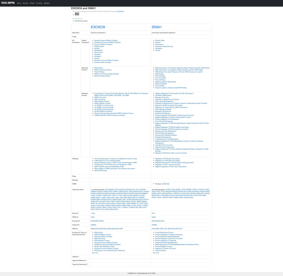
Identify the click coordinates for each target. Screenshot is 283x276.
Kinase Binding (160, 80)
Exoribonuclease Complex (102, 62)
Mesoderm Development (163, 111)
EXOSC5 (113, 193)
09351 (93, 217)
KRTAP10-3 (177, 193)
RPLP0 (109, 203)
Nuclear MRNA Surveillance (103, 111)
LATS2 (184, 193)
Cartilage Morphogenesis (163, 137)
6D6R (100, 229)
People (32, 3)
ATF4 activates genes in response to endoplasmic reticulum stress (115, 158)
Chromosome (98, 52)
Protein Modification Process (164, 232)
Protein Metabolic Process (163, 246)
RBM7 (93, 203)
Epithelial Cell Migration (162, 113)
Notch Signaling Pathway (163, 109)
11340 (93, 213)
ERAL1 (141, 191)
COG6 (183, 189)
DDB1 (154, 191)
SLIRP (98, 205)
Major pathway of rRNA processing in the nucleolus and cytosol (114, 168)
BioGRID (77, 21)
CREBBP (189, 189)
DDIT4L (126, 191)
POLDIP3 (103, 201)
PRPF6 (118, 201)
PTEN (195, 195)
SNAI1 (157, 26)
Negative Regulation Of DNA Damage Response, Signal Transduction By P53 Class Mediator (182, 124)
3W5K (157, 229)
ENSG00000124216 (158, 221)
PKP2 (97, 201)
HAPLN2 (129, 195)
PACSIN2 (135, 199)
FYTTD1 (119, 195)
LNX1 (113, 197)
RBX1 (205, 195)
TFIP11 (119, 207)
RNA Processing (99, 99)
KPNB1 (154, 193)
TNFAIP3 (165, 197)
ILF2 (139, 195)
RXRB (129, 203)
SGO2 (146, 203)
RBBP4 (139, 201)
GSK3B (202, 191)
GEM (124, 195)
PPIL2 (191, 195)
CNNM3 (93, 191)
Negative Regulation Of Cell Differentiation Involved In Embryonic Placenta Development (179, 142)
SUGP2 (99, 207)
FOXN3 (105, 195)
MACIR (130, 197)
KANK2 (93, 197)
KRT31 (159, 193)
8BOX (169, 229)
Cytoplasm (97, 56)
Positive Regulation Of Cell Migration (167, 119)
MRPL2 (98, 199)
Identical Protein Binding (102, 76)
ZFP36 (116, 209)
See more (95, 253)
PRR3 (123, 201)
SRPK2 (145, 205)
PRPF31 (113, 201)
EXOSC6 (119, 193)
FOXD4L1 (99, 195)
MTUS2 (207, 193)
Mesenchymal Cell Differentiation (165, 131)
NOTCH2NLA (165, 195)
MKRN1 (142, 197)
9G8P (121, 229)
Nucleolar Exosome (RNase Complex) (106, 60)
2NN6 (92, 229)
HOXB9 (135, 195)
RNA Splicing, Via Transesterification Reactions (109, 250)
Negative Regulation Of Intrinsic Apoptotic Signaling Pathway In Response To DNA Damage (181, 150)
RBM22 (144, 201)
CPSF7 (110, 191)
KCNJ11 (98, 197)
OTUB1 (172, 195)
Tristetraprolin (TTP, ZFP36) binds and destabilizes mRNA (112, 164)
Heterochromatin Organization (164, 147)
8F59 (173, 229)
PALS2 (140, 199)
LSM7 (125, 197)
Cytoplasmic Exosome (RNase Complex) (107, 42)
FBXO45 (180, 191)
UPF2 (144, 207)
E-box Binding (159, 86)
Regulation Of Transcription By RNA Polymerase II (171, 107)
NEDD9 (114, 199)
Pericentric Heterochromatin (164, 46)
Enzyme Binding (160, 250)
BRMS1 (178, 189)
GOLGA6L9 (195, 191)
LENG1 (104, 197)
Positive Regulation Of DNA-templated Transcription (171, 129)
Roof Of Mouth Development (164, 133)
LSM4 (121, 197)
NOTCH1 (158, 195)
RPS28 (119, 203)
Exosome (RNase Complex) (103, 44)
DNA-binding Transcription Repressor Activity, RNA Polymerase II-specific (179, 72)
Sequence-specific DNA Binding (165, 82)
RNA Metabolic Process (102, 240)
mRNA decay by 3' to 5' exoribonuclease (107, 160)
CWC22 (121, 191)
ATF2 (117, 189)
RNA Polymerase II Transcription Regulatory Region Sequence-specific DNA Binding (182, 68)
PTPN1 (200, 195)
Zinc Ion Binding (160, 78)
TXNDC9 (132, 207)
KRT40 (164, 193)
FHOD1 (93, 195)
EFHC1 (158, 191)
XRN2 (111, 209)
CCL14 (137, 189)
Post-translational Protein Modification (167, 236)
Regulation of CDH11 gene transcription (168, 164)
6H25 (104, 229)
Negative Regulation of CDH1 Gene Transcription (170, 166)
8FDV (177, 229)
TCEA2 (109, 207)
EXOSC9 (132, 193)
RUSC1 (123, 203)
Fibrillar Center (99, 46)
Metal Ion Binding (160, 84)
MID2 (198, 193)
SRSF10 (93, 207)
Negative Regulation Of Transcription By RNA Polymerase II (174, 93)
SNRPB (113, 205)
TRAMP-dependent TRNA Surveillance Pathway (109, 115)
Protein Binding (99, 72)
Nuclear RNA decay (100, 170)
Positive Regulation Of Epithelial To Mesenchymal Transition (174, 115)
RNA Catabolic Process (102, 101)
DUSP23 (135, 191)
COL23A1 (99, 191)
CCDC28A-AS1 (130, 189)
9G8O (117, 229)
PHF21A (146, 199)
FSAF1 (114, 195)
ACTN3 (173, 189)
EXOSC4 (107, 193)
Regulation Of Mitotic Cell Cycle (165, 248)
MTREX (104, 199)
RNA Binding (98, 68)
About (19, 3)
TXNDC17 (125, 207)
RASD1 (128, 201)
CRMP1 (115, 191)
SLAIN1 (93, 205)
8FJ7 (181, 229)
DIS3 (130, 191)
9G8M (109, 229)
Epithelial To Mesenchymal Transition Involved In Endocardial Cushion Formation (181, 103)
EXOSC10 (94, 193)
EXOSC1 (147, 191)
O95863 (154, 225)
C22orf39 (122, 189)
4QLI (165, 229)
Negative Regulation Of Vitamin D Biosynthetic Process (173, 117)
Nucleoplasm (98, 50)
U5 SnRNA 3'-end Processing (103, 109)
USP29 (185, 197)
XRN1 (107, 209)
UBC (136, 207)
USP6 (97, 209)
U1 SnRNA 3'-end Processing (103, 105)
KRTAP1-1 (170, 193)
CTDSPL (207, 189)
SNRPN (124, 205)
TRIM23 (175, 197)
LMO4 (109, 197)
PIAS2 (93, 201)
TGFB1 (159, 197)
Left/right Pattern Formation (164, 145)
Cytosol (96, 58)
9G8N (113, 229)
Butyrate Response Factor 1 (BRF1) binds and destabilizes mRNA (115, 162)
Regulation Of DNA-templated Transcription (169, 105)
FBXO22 (174, 191)
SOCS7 (134, 205)
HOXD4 (207, 191)
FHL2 (185, 191)
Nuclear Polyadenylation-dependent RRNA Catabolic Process (114, 113)
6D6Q (96, 229)
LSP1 (188, 193)
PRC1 (108, 201)
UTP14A (102, 209)
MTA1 (203, 193)
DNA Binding (159, 74)
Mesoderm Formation (162, 97)
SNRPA (108, 205)
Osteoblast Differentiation (163, 95)
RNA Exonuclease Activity (102, 70)
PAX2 (182, 195)
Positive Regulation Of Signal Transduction (169, 234)
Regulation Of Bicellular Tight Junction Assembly (171, 153)
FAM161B (138, 193)
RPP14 (114, 203)
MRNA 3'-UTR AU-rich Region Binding (106, 74)
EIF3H (163, 191)
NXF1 (124, 199)
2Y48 (153, 229)
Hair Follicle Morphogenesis (164, 121)
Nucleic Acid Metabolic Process (104, 246)
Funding (39, 3)
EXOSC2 (101, 193)
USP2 (93, 209)
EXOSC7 (125, 193)
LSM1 (117, 197)
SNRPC (118, 205)
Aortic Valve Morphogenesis (164, 101)
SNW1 (129, 205)
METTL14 (136, 197)
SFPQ (142, 203)
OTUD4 (129, 199)
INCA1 (143, 195)
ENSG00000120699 (97, 221)
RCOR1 (154, 197)
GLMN (189, 191)
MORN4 (93, 199)
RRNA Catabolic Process (102, 103)
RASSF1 (133, 201)
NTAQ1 (120, 199)
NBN (153, 195)
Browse (25, 3)
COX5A (105, 191)
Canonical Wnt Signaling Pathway (166, 135)
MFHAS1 (193, 193)
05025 (154, 217)
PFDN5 (186, 195)
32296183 (121, 11)
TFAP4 (114, 207)
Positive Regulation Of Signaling (165, 240)
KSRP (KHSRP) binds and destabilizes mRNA (109, 166)
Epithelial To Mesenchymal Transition (167, 99)
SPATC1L (140, 205)
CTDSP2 (201, 189)
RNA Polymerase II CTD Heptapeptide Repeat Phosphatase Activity (177, 244)
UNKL (140, 207)
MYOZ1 (109, 199)
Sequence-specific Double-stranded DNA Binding (171, 88)
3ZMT (162, 229)
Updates (46, 3)
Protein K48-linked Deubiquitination (166, 242)
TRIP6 (181, 197)
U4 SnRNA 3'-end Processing (103, 107)
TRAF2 (170, 197)
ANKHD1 (112, 189)
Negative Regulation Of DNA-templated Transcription (172, 127)
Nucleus (97, 48)
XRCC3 (190, 197)
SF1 (138, 203)
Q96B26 (93, 225)
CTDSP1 (195, 189)
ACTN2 (168, 189)
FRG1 (110, 195)
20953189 (166, 184)
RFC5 (100, 203)
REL (96, 203)
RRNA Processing (100, 97)
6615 (153, 213)
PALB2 (177, 195)
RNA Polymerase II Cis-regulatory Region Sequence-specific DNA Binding (179, 70)
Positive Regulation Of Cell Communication (169, 238)
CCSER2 (143, 189)
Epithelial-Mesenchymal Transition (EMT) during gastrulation (174, 162)
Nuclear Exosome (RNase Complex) (106, 40)
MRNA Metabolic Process (102, 234)
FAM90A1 (145, 193)
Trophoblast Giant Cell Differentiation (167, 139)
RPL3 (104, 203)
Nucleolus (97, 54)
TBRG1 (104, 207)
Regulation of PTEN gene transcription (167, 158)
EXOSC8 (98, 26)
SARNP (133, 203)
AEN (106, 189)
